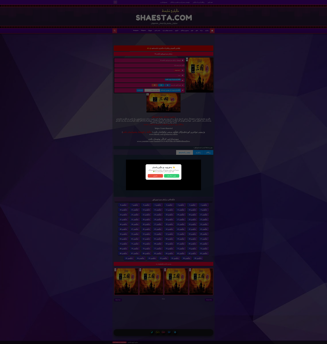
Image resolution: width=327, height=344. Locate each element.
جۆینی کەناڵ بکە (171, 176)
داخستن (155, 176)
